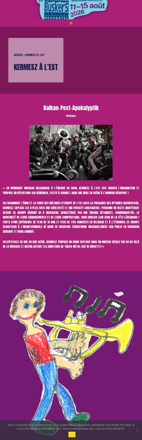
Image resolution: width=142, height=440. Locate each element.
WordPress (35, 275)
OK (72, 434)
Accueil (18, 55)
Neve (5, 275)
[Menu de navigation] (71, 23)
